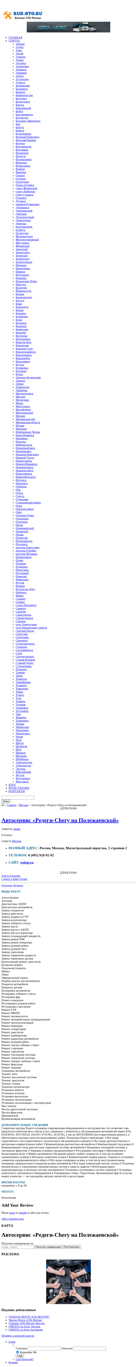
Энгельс (21, 768)
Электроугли (23, 765)
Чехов (19, 736)
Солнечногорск (25, 643)
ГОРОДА (14, 40)
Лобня (19, 383)
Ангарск (21, 63)
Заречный (22, 249)
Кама (19, 303)
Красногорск (23, 342)
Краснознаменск (26, 351)
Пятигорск (22, 569)
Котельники (23, 339)
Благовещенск (24, 114)
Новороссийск (24, 470)
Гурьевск (21, 197)
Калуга (20, 300)
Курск (19, 374)
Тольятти (21, 685)
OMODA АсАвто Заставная (25, 1329)
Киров (20, 310)
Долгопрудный (25, 217)
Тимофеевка (23, 682)
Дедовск (21, 201)
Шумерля (21, 746)
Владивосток (24, 146)
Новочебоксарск (26, 476)
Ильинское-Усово (26, 281)
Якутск (20, 775)
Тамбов (20, 672)
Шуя (18, 749)
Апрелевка (22, 66)
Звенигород (23, 252)
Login (12, 1341)
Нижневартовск (25, 448)
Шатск (20, 743)
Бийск (19, 111)
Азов (19, 50)
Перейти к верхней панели (17, 1335)
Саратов (21, 611)
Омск (19, 505)
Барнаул (20, 92)
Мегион (20, 396)
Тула (18, 698)
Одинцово (22, 499)
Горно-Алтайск (25, 185)
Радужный (22, 573)
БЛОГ (12, 784)
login (12, 1212)
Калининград (24, 297)
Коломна (21, 322)
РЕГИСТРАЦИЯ (19, 788)
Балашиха (22, 88)
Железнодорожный (27, 239)
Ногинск (21, 480)
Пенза (19, 525)
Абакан (20, 43)
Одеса (19, 492)
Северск (21, 621)
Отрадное (21, 521)
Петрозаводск (24, 541)
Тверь (19, 675)
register (23, 1212)
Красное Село (24, 348)
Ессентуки (22, 233)
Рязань (20, 595)
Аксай (19, 53)
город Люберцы (25, 191)
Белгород (21, 98)
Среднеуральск (25, 656)
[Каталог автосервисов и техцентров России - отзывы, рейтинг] (2, 805)
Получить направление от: (17, 1243)
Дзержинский (24, 210)
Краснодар (22, 345)
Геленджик (22, 181)
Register (13, 1362)
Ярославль (22, 781)
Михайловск (23, 409)
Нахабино (22, 438)
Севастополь (23, 614)
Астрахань (22, 79)
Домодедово (23, 220)
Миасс (20, 403)
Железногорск (24, 236)
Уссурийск (22, 711)
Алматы (21, 56)
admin (16, 828)
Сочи (19, 653)
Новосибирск (24, 473)
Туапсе (20, 695)
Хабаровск (22, 720)
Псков (19, 560)
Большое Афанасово (28, 120)
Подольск (21, 544)
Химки (20, 723)
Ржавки (20, 585)
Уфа (18, 714)
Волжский (22, 152)
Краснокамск (24, 355)
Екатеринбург (24, 226)
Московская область (28, 422)
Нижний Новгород (27, 454)
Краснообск (23, 358)
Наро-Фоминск (25, 435)
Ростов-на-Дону (25, 589)
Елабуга (20, 229)
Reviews (18, 885)
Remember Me (28, 1352)
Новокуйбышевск (26, 464)
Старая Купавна (25, 659)
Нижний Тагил (25, 457)
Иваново (21, 265)
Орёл (19, 512)
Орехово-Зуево (25, 515)
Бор (18, 124)
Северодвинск (24, 618)
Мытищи (21, 428)
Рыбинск (21, 592)
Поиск (6, 801)
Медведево (22, 399)
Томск (19, 691)
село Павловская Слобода (31, 627)
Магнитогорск (24, 393)
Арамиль (21, 69)
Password (67, 1348)
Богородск (22, 117)
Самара (20, 601)
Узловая (20, 704)
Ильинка (21, 278)
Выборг (20, 169)
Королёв (21, 332)
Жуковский (22, 245)
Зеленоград (22, 258)
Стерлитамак (24, 666)
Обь (18, 489)
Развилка (21, 576)
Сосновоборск (24, 650)
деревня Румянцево (27, 204)
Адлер (19, 47)
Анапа (20, 59)
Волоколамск (24, 159)
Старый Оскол (24, 662)
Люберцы (21, 390)
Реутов (20, 582)
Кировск (21, 313)
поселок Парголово (27, 547)
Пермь (20, 534)
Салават (21, 598)
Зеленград (22, 255)
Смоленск (22, 640)
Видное (20, 143)
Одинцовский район (28, 502)
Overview (7, 885)
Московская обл (25, 419)
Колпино (21, 326)
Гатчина (21, 178)
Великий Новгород (27, 136)
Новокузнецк (24, 460)
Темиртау (21, 678)
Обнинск (21, 486)
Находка (21, 441)
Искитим (21, 287)
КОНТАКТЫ (17, 791)
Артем (20, 76)
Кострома (21, 335)
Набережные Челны (28, 432)
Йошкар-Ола (23, 290)
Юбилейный (23, 771)
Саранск (21, 608)
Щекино (21, 752)
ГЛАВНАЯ (15, 37)
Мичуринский (24, 412)
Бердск (20, 104)
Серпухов (21, 634)
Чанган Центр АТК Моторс (25, 1320)
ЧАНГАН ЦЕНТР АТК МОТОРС (29, 1316)
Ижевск (20, 271)
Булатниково (23, 133)
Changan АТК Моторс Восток (27, 1323)
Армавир (21, 72)
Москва (20, 415)
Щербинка (22, 759)
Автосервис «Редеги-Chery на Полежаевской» (60, 820)
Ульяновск (22, 707)
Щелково (21, 755)
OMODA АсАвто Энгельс (24, 1326)
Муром (20, 425)
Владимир (22, 149)
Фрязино (21, 717)
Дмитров (21, 213)
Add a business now (12, 1218)
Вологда (21, 156)
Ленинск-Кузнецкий (28, 377)
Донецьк (21, 223)
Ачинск (20, 82)
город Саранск (25, 194)
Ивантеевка (23, 268)
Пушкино (21, 566)
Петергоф (21, 537)
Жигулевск (22, 242)
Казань (20, 294)
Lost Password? (25, 1359)
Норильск (22, 483)
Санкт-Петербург (26, 605)
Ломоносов (22, 387)
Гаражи (20, 175)
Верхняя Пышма (26, 140)
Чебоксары (22, 727)
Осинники (22, 518)
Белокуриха (23, 101)
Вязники (21, 172)
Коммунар (22, 329)
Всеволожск (23, 165)
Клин (19, 319)
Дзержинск (22, 207)
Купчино (21, 371)
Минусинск (23, 406)
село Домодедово (26, 624)
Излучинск (22, 274)
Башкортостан (24, 95)
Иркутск (21, 284)
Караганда (22, 306)
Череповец (22, 730)
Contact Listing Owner (14, 879)
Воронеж (21, 162)
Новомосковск (24, 467)
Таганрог (21, 669)
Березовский (23, 108)
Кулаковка (22, 367)
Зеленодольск (24, 262)
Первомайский (25, 528)
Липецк (20, 380)
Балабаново (23, 85)
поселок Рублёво (26, 550)
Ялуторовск (23, 778)
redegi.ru (27, 862)
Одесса (20, 496)
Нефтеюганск (24, 444)
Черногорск (23, 733)
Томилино (22, 688)
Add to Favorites (10, 875)
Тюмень (20, 701)
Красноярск (23, 361)
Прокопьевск (24, 557)
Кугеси (20, 364)
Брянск (20, 130)
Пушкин (21, 563)
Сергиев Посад (25, 630)
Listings (11, 805)
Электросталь (24, 762)
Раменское (22, 579)
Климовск (22, 316)
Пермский (22, 531)
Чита (19, 739)
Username (21, 1348)
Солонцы (21, 646)
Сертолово (22, 637)
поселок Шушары (26, 553)
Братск (20, 127)
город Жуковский (26, 188)
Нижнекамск (23, 451)
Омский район (25, 508)
